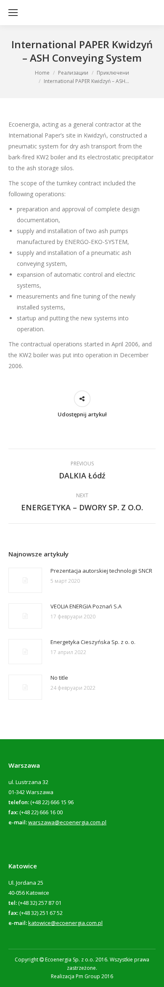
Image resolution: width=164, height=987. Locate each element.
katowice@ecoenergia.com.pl (65, 923)
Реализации (73, 72)
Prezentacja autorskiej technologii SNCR (101, 570)
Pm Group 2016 (94, 976)
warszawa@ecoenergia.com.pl (67, 822)
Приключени (113, 72)
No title (59, 677)
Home (42, 72)
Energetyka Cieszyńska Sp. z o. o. (92, 642)
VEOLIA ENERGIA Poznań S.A (86, 606)
